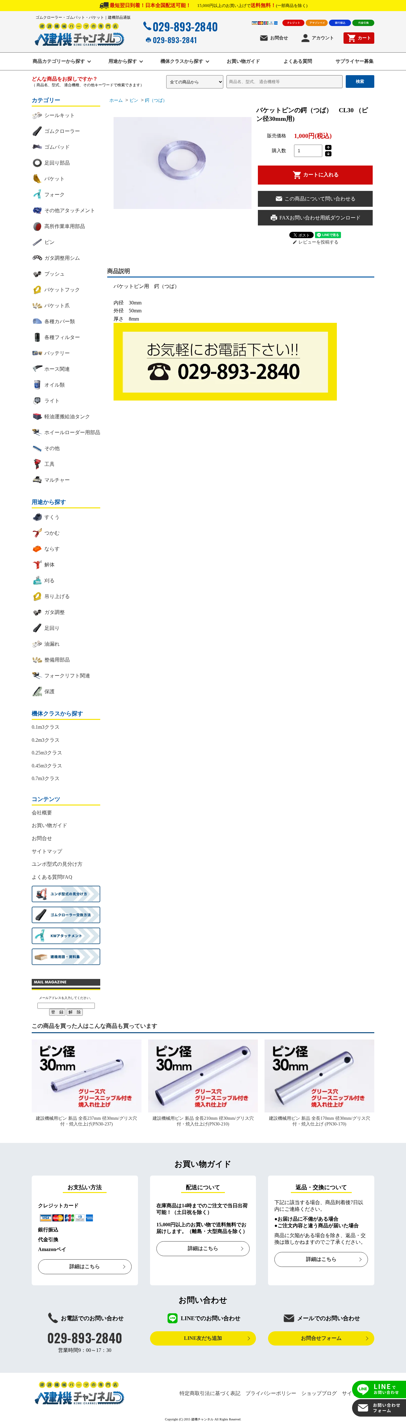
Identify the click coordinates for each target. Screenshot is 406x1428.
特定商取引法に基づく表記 (210, 1393)
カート (364, 38)
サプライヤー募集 (355, 61)
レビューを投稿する (315, 242)
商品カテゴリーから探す (59, 61)
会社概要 (42, 812)
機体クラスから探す (181, 61)
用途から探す (122, 61)
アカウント (323, 38)
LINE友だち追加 (203, 1338)
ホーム (116, 100)
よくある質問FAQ (52, 877)
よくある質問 (298, 61)
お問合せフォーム (321, 1338)
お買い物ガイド (243, 61)
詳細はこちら (84, 1266)
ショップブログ (319, 1393)
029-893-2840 (185, 26)
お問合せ (279, 38)
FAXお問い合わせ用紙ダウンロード (320, 217)
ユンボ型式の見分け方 (57, 864)
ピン (133, 100)
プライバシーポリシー (271, 1393)
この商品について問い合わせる (320, 198)
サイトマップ (47, 851)
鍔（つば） (156, 100)
